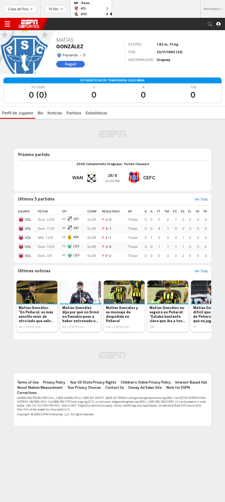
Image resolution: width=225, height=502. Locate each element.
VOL (28, 219)
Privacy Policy (54, 382)
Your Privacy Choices (84, 388)
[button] (210, 24)
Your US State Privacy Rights (93, 382)
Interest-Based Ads (191, 382)
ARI (75, 237)
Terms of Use (28, 382)
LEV (76, 246)
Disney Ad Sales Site (145, 388)
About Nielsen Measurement (40, 388)
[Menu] (7, 24)
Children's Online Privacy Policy (146, 382)
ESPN (28, 24)
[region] (112, 234)
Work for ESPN (178, 388)
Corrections (27, 393)
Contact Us (114, 388)
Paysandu (70, 55)
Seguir (71, 64)
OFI (76, 219)
